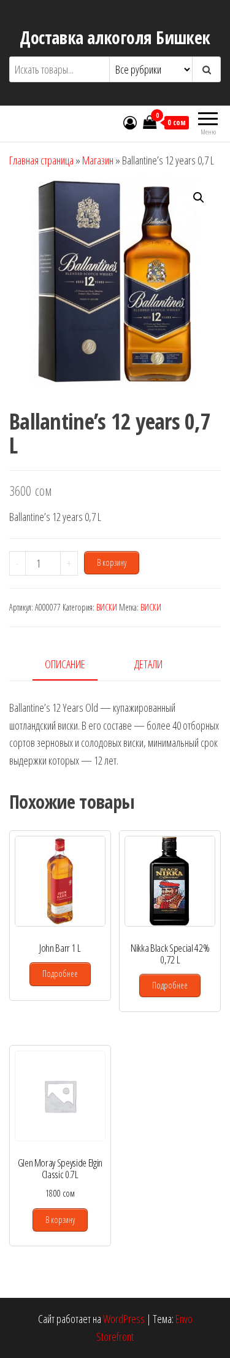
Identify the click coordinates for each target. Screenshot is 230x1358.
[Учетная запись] (130, 122)
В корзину (111, 562)
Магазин (97, 160)
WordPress (124, 1318)
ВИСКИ (106, 607)
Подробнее (60, 973)
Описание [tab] (65, 664)
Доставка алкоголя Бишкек (115, 37)
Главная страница (41, 160)
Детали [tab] (148, 664)
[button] (199, 198)
